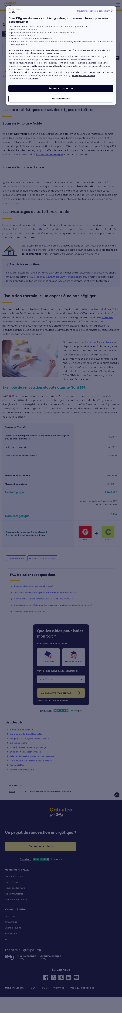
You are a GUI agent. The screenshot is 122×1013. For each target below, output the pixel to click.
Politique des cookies (83, 75)
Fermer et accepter (61, 88)
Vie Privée (33, 78)
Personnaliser (61, 98)
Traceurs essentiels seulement (93, 11)
